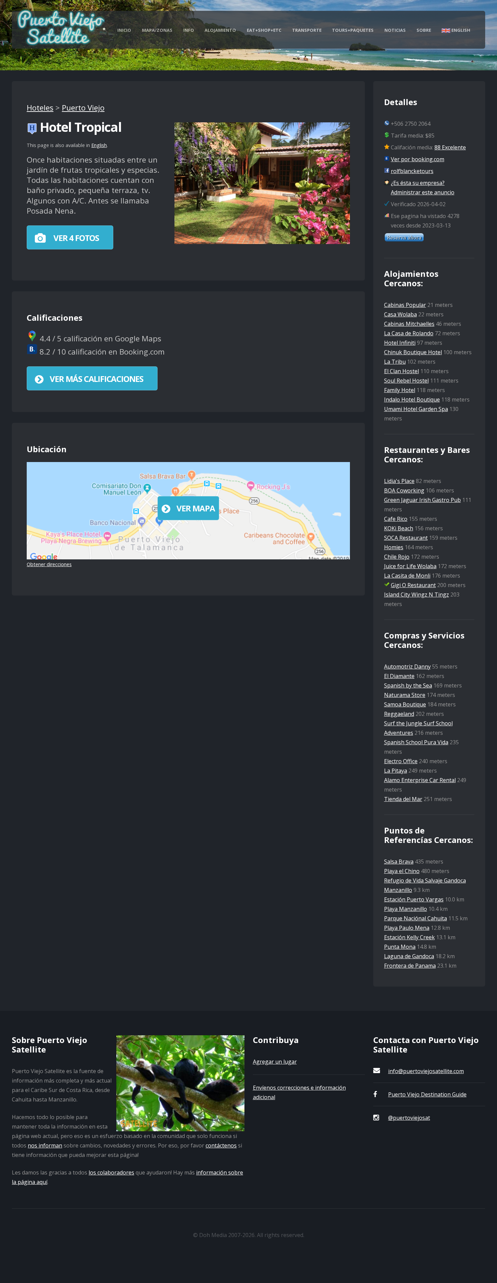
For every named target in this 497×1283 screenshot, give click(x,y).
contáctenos (221, 1145)
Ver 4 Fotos (75, 237)
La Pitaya (395, 770)
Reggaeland (399, 714)
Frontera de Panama (410, 965)
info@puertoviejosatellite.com (426, 1071)
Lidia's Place (399, 481)
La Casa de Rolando (408, 333)
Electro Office (401, 761)
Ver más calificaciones (96, 378)
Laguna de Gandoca (409, 956)
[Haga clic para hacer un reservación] (404, 240)
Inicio (124, 30)
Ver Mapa (195, 508)
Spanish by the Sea (408, 685)
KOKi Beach (398, 528)
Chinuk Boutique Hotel (413, 352)
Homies (393, 547)
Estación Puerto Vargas (414, 899)
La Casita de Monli (407, 575)
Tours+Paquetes (353, 30)
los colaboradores (111, 1172)
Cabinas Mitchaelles (409, 324)
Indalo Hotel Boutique (412, 399)
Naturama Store (404, 695)
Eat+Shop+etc (264, 30)
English (460, 30)
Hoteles (40, 107)
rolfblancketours (412, 171)
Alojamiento (220, 30)
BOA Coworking (404, 490)
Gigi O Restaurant (413, 585)
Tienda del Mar (403, 799)
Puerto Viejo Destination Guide (427, 1094)
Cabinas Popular (405, 305)
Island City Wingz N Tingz (416, 594)
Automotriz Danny (407, 666)
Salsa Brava (398, 861)
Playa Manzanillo (405, 909)
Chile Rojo (396, 556)
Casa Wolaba (400, 314)
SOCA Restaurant (406, 537)
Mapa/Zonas (157, 30)
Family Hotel (399, 390)
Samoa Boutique (405, 704)
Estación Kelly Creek (409, 937)
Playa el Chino (402, 871)
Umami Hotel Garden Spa (416, 409)
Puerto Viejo (83, 107)
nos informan (45, 1145)
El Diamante (399, 676)
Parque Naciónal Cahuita (415, 918)
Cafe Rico (395, 519)
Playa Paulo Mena (406, 927)
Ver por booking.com (417, 159)
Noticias (395, 30)
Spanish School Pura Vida (416, 742)
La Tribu (395, 361)
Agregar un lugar (275, 1061)
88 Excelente (450, 147)
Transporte (307, 30)
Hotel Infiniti (400, 342)
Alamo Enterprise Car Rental (420, 780)
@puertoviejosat (409, 1117)
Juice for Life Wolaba (410, 566)
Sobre (424, 30)
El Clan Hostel (401, 371)
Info (188, 30)
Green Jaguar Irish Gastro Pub (422, 500)
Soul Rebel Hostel (406, 380)
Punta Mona (400, 946)
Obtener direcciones (49, 564)
